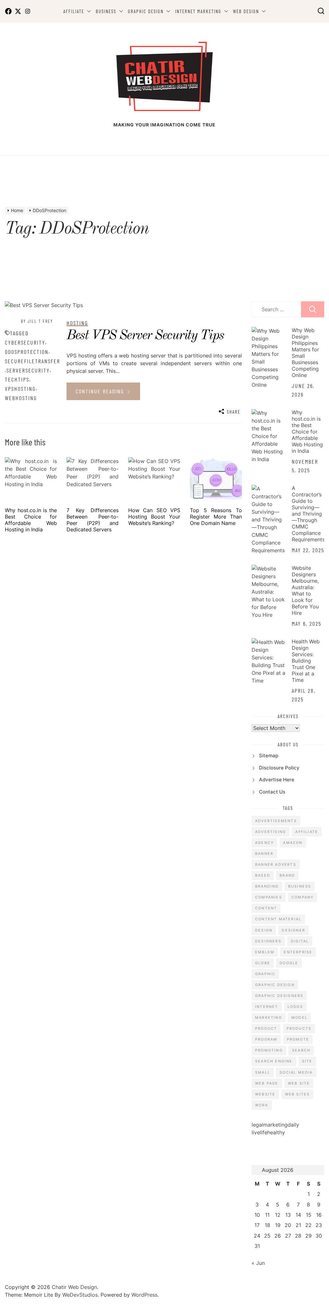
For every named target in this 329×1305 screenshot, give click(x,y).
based (262, 875)
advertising (270, 831)
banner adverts (275, 864)
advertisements (276, 821)
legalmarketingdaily (275, 1124)
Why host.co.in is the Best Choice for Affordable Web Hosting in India (31, 520)
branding (267, 886)
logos (295, 1006)
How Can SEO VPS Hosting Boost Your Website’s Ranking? (154, 516)
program (266, 1039)
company (302, 897)
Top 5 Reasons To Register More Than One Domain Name (216, 516)
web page (267, 1083)
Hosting (77, 322)
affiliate (306, 831)
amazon (292, 842)
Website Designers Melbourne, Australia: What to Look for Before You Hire (305, 590)
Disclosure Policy (279, 768)
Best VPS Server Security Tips (145, 335)
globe (262, 963)
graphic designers (279, 995)
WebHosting (21, 397)
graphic (265, 974)
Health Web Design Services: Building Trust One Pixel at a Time (306, 660)
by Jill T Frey (37, 321)
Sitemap (268, 755)
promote (298, 1039)
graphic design (275, 985)
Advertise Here (276, 780)
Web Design (246, 11)
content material (278, 919)
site (307, 1061)
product (266, 1028)
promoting (269, 1050)
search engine (274, 1061)
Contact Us (272, 792)
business (299, 886)
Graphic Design (146, 11)
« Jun (258, 1263)
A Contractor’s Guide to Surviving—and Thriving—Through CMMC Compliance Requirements (308, 514)
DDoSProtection (27, 351)
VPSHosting (20, 388)
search (301, 1050)
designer (293, 930)
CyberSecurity (25, 342)
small (262, 1072)
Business (106, 11)
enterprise (298, 952)
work (261, 1105)
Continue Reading (101, 391)
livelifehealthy (268, 1132)
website (265, 1094)
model (299, 1017)
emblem (264, 952)
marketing (268, 1017)
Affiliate (73, 11)
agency (264, 842)
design (263, 930)
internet (266, 1006)
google (289, 963)
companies (268, 897)
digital (300, 941)
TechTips (17, 379)
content (266, 908)
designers (268, 941)
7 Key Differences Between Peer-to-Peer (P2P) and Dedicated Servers (93, 520)
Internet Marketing (198, 11)
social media (296, 1072)
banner (264, 853)
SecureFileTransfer (32, 361)
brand (287, 875)
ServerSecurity (28, 370)
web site (299, 1083)
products (299, 1028)
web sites (297, 1094)
